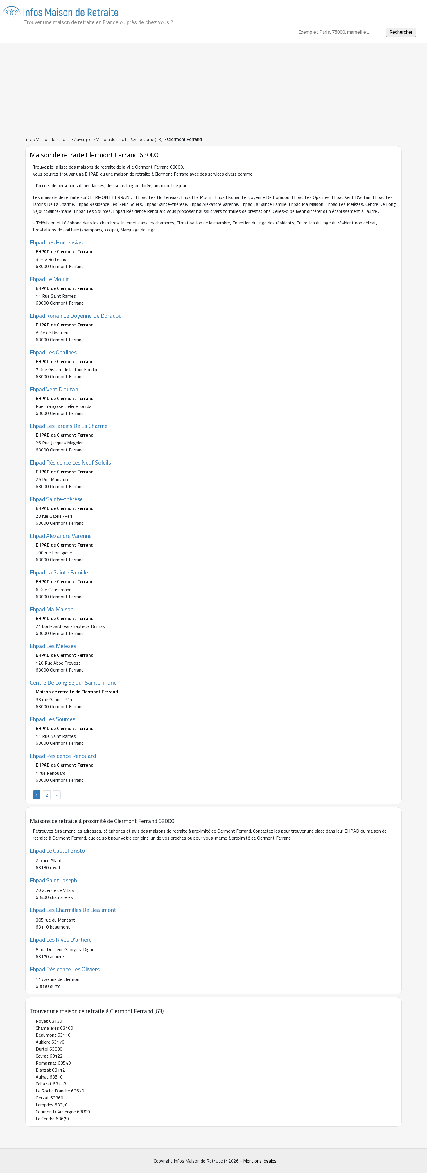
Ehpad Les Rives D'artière (61, 939)
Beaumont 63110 (53, 1034)
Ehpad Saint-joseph (53, 880)
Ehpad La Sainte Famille (59, 572)
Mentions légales (260, 1160)
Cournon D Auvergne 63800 (63, 1111)
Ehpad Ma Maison (51, 609)
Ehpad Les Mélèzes (53, 645)
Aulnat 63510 (49, 1076)
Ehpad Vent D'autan (54, 389)
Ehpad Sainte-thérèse (56, 499)
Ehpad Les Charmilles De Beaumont (73, 909)
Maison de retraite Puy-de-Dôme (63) (129, 139)
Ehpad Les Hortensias (56, 242)
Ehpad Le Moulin (50, 278)
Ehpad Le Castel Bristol (58, 850)
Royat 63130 (49, 1020)
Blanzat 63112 (50, 1069)
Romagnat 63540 (53, 1062)
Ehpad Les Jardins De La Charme (68, 425)
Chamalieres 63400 (54, 1027)
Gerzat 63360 (49, 1097)
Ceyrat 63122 (49, 1055)
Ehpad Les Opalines (53, 352)
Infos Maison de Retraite (47, 139)
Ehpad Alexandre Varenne (61, 535)
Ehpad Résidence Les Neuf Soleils (70, 462)
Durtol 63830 (49, 1048)
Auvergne (82, 139)
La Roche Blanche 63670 (60, 1090)
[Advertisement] (213, 89)
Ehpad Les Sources (52, 719)
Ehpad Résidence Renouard (63, 755)
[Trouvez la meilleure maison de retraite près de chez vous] (60, 11)
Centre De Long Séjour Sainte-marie (73, 682)
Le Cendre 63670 (52, 1118)
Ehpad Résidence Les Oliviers (65, 969)
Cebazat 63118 (51, 1083)
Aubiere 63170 (50, 1041)
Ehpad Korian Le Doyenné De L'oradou (76, 315)
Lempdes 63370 (52, 1104)
